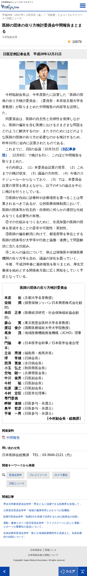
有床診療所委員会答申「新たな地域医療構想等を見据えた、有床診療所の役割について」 (42, 535)
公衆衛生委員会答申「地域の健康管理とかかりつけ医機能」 (37, 510)
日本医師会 (36, 550)
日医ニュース (16, 483)
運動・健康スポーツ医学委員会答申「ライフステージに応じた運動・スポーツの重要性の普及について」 (42, 524)
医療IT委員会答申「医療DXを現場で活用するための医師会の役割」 (41, 516)
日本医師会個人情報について (43, 555)
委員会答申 (15, 475)
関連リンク (51, 550)
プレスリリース (38, 475)
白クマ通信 (61, 475)
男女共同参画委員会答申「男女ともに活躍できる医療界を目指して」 (42, 504)
